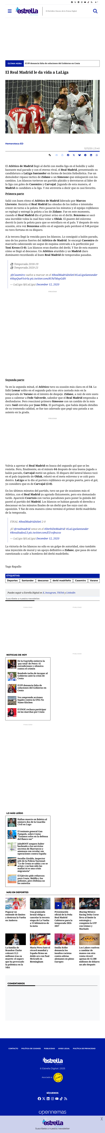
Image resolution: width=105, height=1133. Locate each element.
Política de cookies (31, 1049)
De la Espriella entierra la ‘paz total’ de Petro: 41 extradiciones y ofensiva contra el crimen (31, 664)
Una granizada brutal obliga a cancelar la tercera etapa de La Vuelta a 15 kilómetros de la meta (39, 918)
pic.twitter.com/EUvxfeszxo (45, 532)
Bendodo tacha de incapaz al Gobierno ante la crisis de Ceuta (33, 676)
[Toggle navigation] (9, 11)
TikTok (60, 592)
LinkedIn (70, 592)
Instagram (50, 592)
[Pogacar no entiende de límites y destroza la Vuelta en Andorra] (15, 903)
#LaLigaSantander (86, 275)
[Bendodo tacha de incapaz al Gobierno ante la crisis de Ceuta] (12, 676)
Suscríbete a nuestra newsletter (23, 598)
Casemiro (80, 580)
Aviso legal (64, 1049)
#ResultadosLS (19, 532)
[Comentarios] (50, 155)
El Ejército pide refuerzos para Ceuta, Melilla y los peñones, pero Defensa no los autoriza (31, 879)
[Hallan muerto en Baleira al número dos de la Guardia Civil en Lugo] (12, 822)
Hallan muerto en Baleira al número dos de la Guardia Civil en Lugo (32, 822)
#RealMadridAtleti (63, 275)
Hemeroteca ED (14, 143)
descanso (43, 580)
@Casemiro (18, 275)
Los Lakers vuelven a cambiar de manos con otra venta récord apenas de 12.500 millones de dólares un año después (89, 956)
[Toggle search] (95, 11)
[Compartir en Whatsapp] (97, 155)
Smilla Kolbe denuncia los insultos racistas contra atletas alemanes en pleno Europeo (64, 954)
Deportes (12, 580)
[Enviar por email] (56, 155)
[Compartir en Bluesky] (79, 155)
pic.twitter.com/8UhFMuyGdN (48, 278)
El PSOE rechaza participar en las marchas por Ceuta (32, 710)
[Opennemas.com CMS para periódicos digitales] (52, 1115)
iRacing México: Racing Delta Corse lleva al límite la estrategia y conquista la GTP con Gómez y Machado (89, 920)
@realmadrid (22, 529)
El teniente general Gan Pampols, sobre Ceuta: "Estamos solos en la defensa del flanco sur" (33, 835)
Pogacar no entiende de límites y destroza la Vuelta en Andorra (15, 916)
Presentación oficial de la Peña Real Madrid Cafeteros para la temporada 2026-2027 (63, 918)
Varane (94, 580)
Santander (28, 580)
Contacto (13, 1049)
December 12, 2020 (47, 284)
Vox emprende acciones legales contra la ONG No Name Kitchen (31, 700)
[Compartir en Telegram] (85, 155)
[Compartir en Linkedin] (91, 155)
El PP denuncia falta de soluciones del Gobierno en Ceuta (52, 63)
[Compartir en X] (74, 155)
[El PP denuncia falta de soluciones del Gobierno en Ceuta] (12, 688)
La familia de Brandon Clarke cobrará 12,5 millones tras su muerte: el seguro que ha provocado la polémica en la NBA (14, 957)
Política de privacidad (84, 1049)
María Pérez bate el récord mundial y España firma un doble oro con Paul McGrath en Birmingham (40, 954)
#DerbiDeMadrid (54, 529)
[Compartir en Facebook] (68, 155)
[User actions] (97, 2)
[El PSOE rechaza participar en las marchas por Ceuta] (12, 712)
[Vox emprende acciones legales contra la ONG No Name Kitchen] (12, 700)
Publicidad (49, 1049)
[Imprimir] (62, 155)
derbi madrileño (62, 580)
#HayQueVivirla (19, 278)
